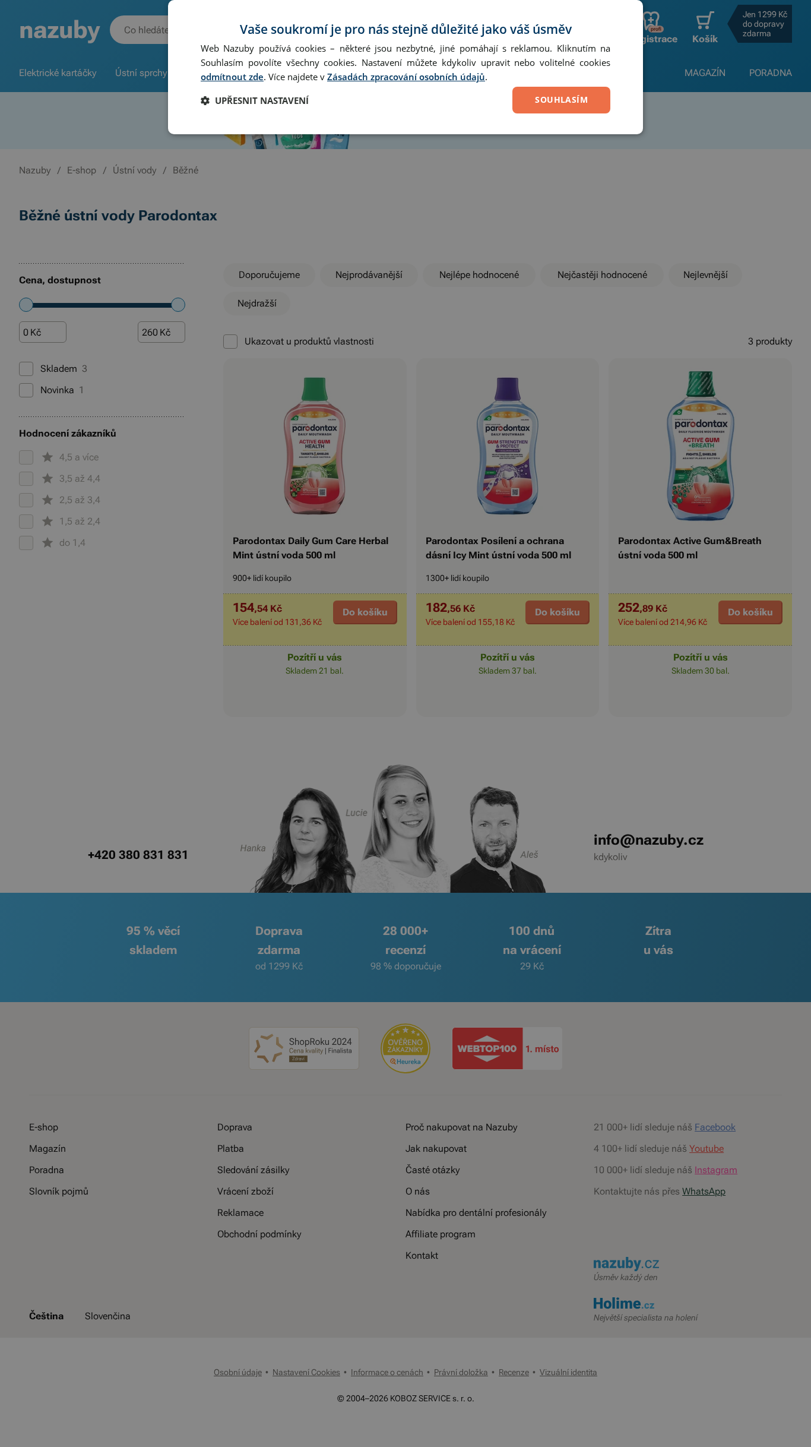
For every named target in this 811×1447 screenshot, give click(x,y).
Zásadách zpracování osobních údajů (406, 77)
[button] (255, 100)
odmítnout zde (232, 77)
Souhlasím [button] (561, 99)
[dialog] (405, 67)
